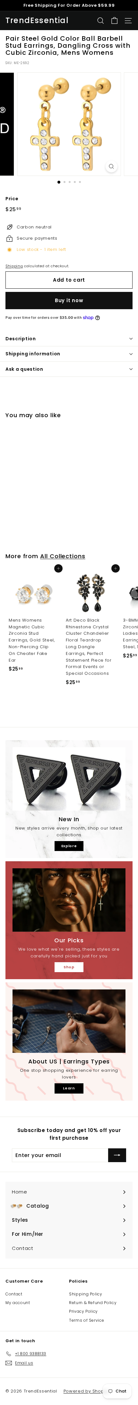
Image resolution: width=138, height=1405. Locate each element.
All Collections (62, 556)
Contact (13, 1294)
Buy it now (69, 300)
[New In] (69, 779)
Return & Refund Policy (92, 1302)
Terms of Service (86, 1320)
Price (11, 198)
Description (20, 338)
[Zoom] (111, 166)
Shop (69, 967)
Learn (69, 1088)
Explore (69, 845)
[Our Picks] (69, 900)
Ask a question (24, 369)
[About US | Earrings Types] (69, 1021)
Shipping (14, 266)
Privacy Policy (83, 1311)
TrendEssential (37, 20)
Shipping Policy (85, 1294)
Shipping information (32, 354)
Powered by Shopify (86, 1391)
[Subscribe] (117, 1155)
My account (17, 1302)
